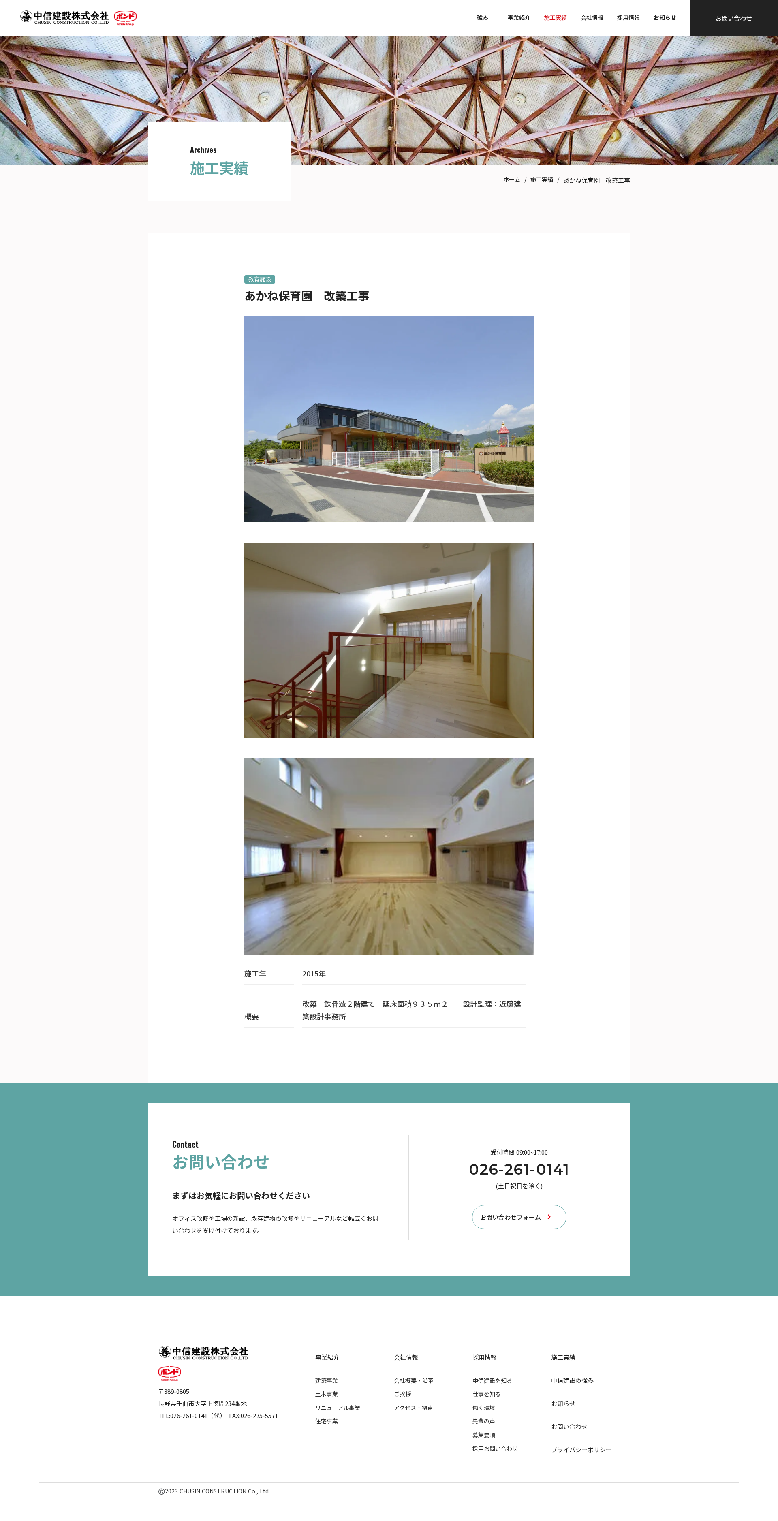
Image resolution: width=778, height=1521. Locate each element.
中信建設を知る (492, 1380)
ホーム (511, 180)
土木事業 (326, 1394)
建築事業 (326, 1380)
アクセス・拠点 (413, 1408)
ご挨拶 (402, 1394)
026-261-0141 (519, 1169)
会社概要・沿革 (414, 1380)
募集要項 (483, 1435)
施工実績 (541, 180)
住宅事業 (326, 1421)
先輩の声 (483, 1421)
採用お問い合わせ (495, 1449)
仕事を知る (486, 1394)
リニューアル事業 (337, 1408)
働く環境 (483, 1408)
